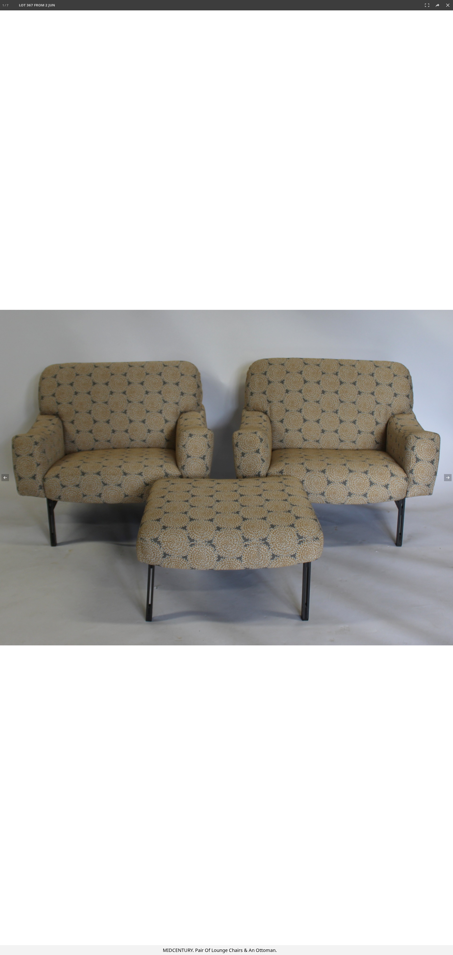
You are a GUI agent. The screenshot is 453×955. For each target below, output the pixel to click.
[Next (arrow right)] (444, 477)
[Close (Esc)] (448, 5)
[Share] (437, 5)
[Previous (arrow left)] (8, 477)
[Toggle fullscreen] (427, 5)
